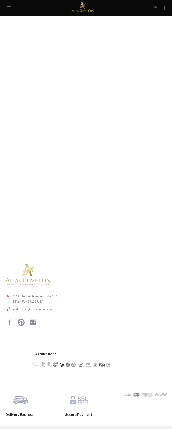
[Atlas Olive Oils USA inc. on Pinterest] (21, 324)
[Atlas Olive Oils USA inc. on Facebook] (9, 324)
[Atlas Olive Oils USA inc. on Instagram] (33, 324)
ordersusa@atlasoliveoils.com (33, 309)
